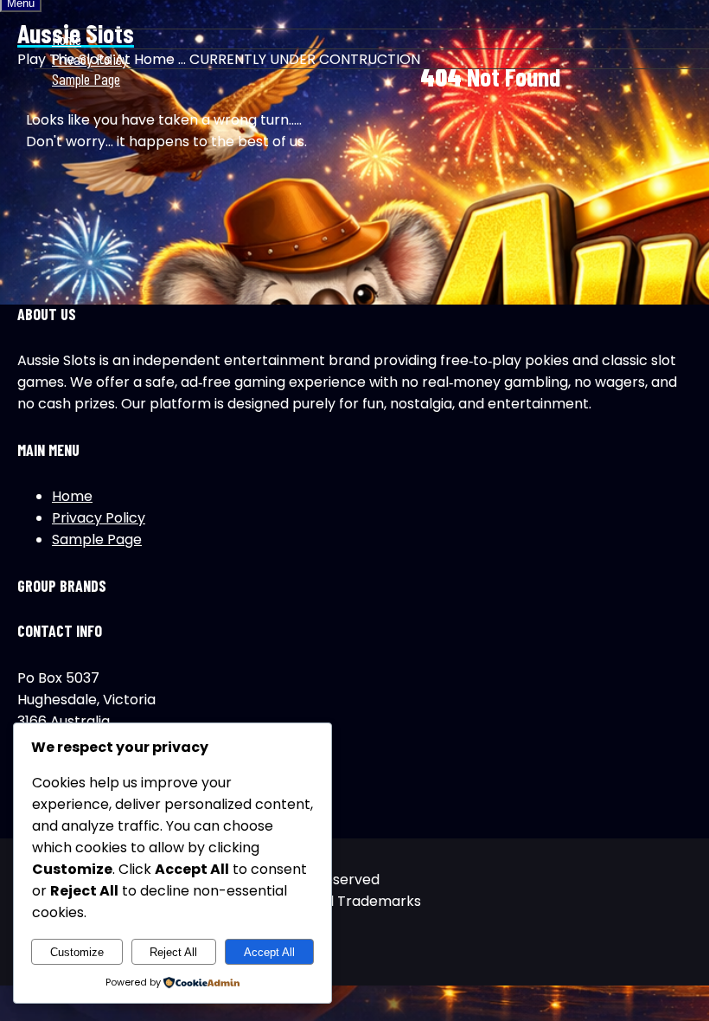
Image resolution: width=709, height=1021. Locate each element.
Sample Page (86, 78)
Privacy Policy (90, 58)
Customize (77, 952)
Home (66, 38)
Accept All (269, 952)
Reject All (173, 952)
